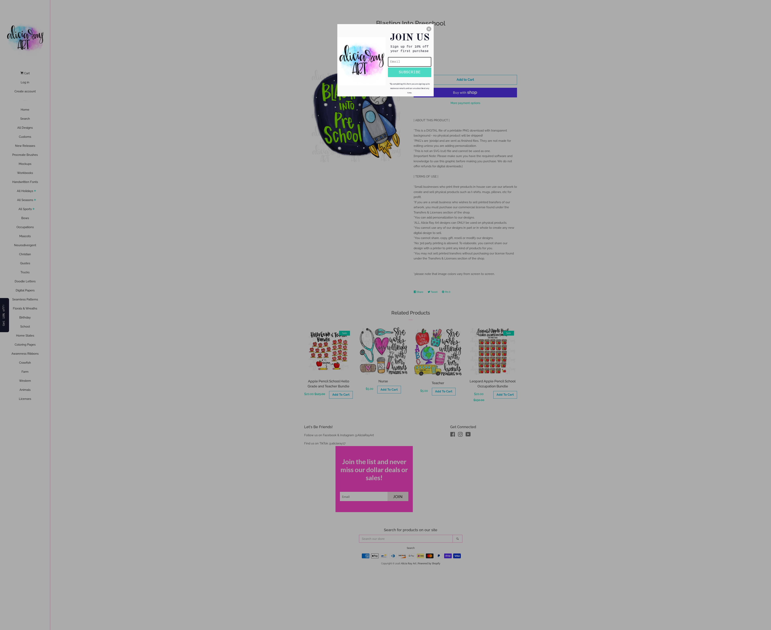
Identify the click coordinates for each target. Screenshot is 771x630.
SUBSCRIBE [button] (409, 72)
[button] (428, 29)
